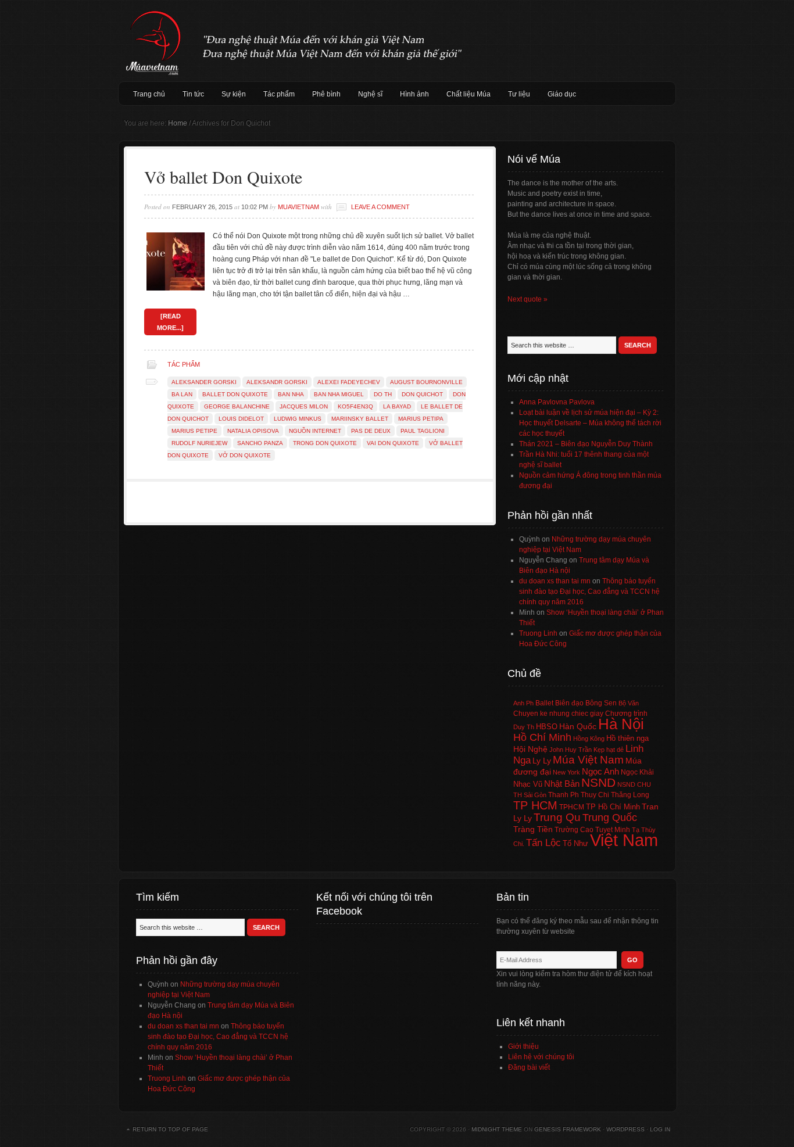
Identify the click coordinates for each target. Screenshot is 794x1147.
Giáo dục (562, 94)
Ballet (544, 703)
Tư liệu (519, 94)
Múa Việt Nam (397, 40)
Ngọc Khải (637, 772)
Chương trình (626, 713)
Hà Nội (621, 724)
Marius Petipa (421, 418)
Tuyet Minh (612, 830)
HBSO (546, 726)
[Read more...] (170, 322)
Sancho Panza (260, 443)
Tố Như (575, 843)
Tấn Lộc (543, 842)
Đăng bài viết (529, 1067)
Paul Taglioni (422, 431)
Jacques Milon (304, 406)
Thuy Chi (595, 795)
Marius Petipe (194, 431)
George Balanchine (237, 406)
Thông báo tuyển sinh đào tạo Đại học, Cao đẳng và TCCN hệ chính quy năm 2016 (589, 591)
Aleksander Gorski (204, 382)
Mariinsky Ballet (359, 418)
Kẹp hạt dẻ (608, 749)
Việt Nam (624, 840)
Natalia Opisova (253, 431)
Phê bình (326, 94)
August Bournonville (426, 382)
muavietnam (298, 206)
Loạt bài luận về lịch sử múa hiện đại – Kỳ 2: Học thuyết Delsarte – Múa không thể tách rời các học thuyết (590, 423)
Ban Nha (291, 394)
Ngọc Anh (600, 771)
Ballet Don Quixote (235, 394)
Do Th (383, 394)
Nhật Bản (562, 783)
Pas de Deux (371, 431)
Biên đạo (569, 703)
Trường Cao (574, 830)
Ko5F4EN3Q (355, 406)
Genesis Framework (567, 1129)
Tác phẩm (279, 94)
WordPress (625, 1129)
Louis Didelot (241, 418)
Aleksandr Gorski (276, 382)
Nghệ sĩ (370, 94)
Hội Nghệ (530, 749)
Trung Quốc (609, 817)
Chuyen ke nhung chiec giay (558, 713)
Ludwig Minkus (297, 418)
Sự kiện (233, 94)
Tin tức (193, 94)
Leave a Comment (380, 206)
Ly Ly (541, 760)
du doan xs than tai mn (555, 581)
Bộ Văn (628, 703)
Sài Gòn (535, 794)
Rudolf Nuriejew (199, 443)
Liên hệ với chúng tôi (541, 1057)
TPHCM (571, 807)
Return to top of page (170, 1129)
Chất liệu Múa (468, 94)
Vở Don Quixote (245, 455)
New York (566, 772)
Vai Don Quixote (393, 443)
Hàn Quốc (577, 726)
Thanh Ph (563, 795)
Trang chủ (149, 94)
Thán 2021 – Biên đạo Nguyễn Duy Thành (586, 444)
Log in (660, 1129)
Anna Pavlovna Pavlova (557, 402)
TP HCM (535, 805)
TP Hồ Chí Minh (613, 806)
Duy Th (523, 726)
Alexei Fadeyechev (348, 382)
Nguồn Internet (315, 431)
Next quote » (527, 299)
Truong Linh (538, 633)
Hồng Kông (589, 738)
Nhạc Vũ (527, 784)
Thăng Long (630, 795)
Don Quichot (422, 394)
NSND (598, 782)
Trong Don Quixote (325, 443)
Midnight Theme (496, 1129)
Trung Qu (557, 817)
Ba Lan (181, 394)
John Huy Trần (570, 749)
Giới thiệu (523, 1046)
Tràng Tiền (533, 829)
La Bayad (397, 406)
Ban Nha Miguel (339, 394)
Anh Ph (523, 703)
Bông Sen (601, 703)
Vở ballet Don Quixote (223, 176)
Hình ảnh (414, 94)
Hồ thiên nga (627, 738)
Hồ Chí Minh (542, 737)
